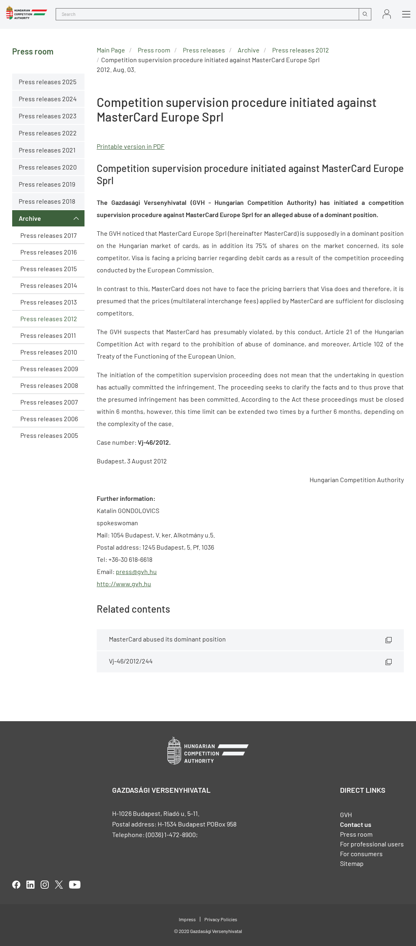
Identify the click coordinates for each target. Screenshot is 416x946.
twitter (59, 885)
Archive (30, 218)
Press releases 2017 (48, 235)
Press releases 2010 (48, 352)
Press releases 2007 (49, 402)
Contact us (355, 824)
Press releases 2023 (47, 116)
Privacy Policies (220, 919)
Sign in (387, 14)
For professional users (372, 844)
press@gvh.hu (136, 571)
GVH (346, 814)
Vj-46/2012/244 (131, 661)
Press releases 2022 (48, 133)
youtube (74, 885)
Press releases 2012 (48, 318)
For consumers (361, 853)
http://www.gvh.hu (124, 583)
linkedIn (30, 885)
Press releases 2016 (48, 252)
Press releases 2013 (48, 302)
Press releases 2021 (47, 150)
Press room (154, 50)
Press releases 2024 (48, 98)
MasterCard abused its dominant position (167, 639)
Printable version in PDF (131, 146)
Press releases (204, 50)
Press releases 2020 (48, 167)
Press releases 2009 (49, 368)
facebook (16, 885)
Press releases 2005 (49, 435)
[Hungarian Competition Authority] (27, 12)
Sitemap (352, 863)
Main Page (111, 50)
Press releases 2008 (49, 385)
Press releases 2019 (47, 184)
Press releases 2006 (49, 418)
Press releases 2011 (48, 335)
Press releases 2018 (47, 201)
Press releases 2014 (48, 285)
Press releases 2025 (47, 81)
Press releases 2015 (48, 268)
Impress (187, 919)
